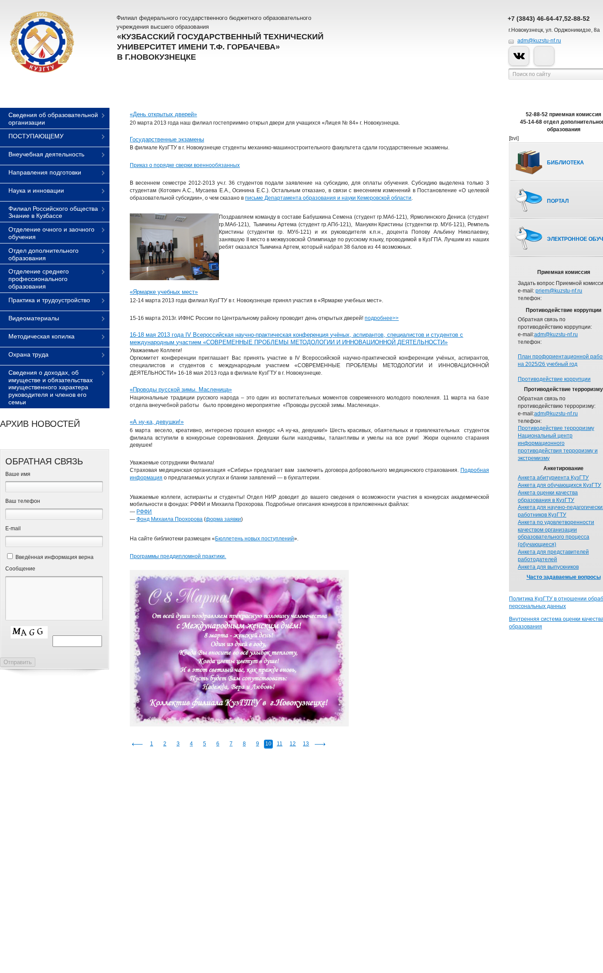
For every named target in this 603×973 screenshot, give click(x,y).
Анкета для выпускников (548, 567)
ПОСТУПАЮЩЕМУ (36, 136)
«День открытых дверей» (163, 114)
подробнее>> (382, 318)
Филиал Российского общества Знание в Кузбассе (53, 212)
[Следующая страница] (320, 744)
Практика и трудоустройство (49, 300)
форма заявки (223, 519)
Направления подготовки (44, 172)
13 (306, 744)
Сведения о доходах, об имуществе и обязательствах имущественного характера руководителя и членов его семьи (50, 387)
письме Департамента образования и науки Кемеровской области (328, 198)
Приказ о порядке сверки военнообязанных (185, 165)
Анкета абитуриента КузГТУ (553, 478)
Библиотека (565, 163)
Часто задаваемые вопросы (564, 577)
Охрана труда (28, 354)
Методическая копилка (41, 336)
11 (280, 744)
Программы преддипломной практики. (178, 556)
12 (293, 744)
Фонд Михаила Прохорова (169, 519)
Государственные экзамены (167, 139)
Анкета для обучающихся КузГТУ (559, 485)
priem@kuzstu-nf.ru (558, 291)
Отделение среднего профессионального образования (38, 279)
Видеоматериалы (33, 318)
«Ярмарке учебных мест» (164, 292)
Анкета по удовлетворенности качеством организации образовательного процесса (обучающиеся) (556, 533)
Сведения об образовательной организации (53, 118)
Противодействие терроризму (556, 428)
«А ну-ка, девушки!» (157, 421)
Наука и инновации (36, 190)
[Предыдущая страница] (137, 744)
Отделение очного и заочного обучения (51, 233)
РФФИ (144, 512)
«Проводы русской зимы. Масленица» (181, 389)
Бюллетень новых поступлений (254, 539)
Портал (558, 201)
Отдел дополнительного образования (43, 254)
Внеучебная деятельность (46, 154)
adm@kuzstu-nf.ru (539, 41)
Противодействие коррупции (554, 379)
